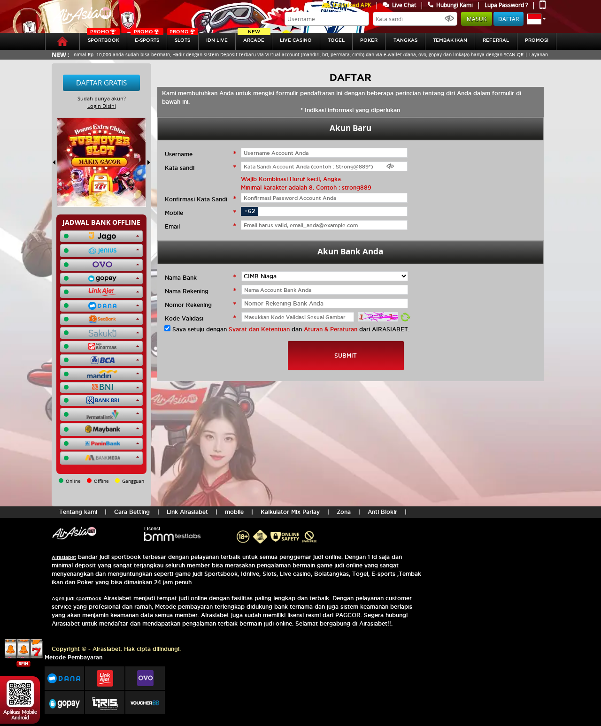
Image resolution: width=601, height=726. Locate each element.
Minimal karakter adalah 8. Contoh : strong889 (306, 187)
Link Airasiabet (187, 512)
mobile (234, 512)
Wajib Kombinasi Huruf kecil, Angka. (291, 179)
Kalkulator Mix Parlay (290, 512)
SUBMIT (345, 355)
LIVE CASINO (296, 40)
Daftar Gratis (101, 82)
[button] (536, 19)
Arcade (253, 38)
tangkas (405, 40)
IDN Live (217, 40)
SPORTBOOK (103, 38)
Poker (369, 40)
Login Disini (101, 105)
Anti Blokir (382, 512)
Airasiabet (64, 557)
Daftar (508, 19)
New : (60, 54)
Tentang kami (78, 512)
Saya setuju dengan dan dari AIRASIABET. (290, 329)
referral (496, 40)
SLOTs (180, 38)
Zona (344, 512)
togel (336, 40)
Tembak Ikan (450, 40)
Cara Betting (132, 512)
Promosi (536, 40)
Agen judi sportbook (76, 598)
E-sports (146, 38)
